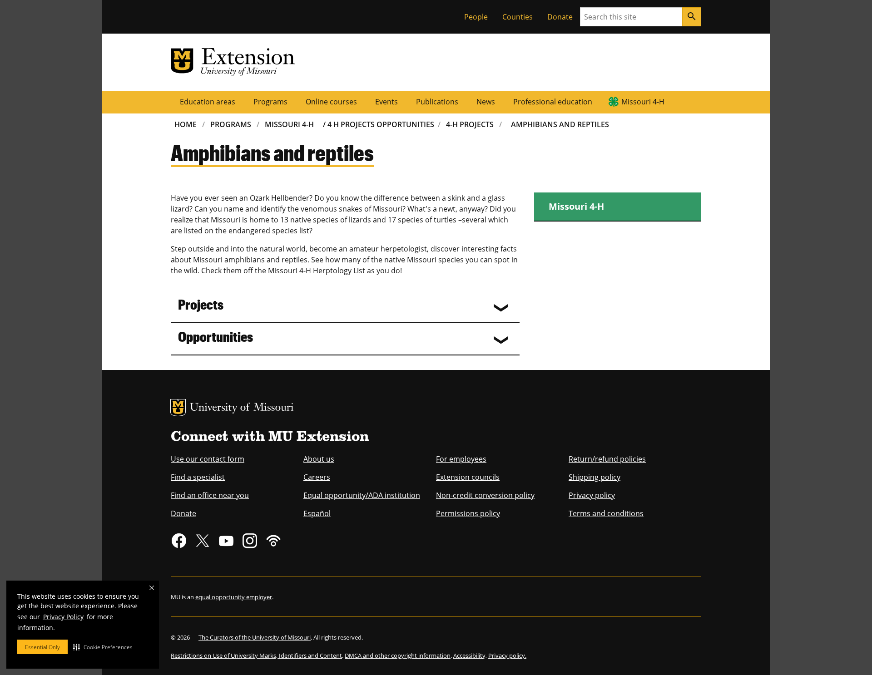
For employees (461, 459)
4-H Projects (470, 124)
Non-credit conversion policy (485, 495)
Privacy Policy (63, 616)
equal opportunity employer (233, 597)
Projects (200, 304)
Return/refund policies (607, 459)
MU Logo (178, 407)
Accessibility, (470, 655)
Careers (316, 477)
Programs (270, 102)
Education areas (207, 102)
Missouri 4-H (642, 102)
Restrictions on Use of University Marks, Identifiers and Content (256, 655)
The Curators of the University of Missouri (254, 637)
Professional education (552, 102)
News (485, 102)
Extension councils (468, 477)
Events (386, 102)
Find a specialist (198, 477)
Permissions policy (468, 513)
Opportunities (215, 336)
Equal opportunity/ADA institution (361, 495)
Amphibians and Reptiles (560, 124)
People (476, 17)
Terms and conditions (606, 513)
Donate (560, 17)
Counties (517, 17)
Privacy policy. (507, 655)
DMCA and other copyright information (398, 655)
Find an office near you (210, 495)
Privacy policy (592, 495)
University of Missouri (242, 408)
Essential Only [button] (42, 647)
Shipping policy (594, 477)
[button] (102, 647)
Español (317, 513)
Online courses (331, 102)
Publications (437, 102)
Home (185, 124)
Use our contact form (207, 459)
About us (318, 459)
